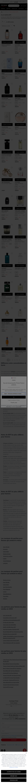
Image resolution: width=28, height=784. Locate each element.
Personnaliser (14, 780)
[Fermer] (26, 753)
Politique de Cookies (13, 767)
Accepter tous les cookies (14, 771)
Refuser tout (13, 776)
